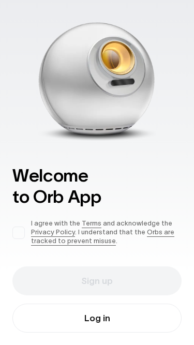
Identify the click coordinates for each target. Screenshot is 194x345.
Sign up (97, 281)
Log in (97, 318)
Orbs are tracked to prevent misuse (102, 236)
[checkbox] (18, 233)
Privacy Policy (53, 232)
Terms (91, 223)
